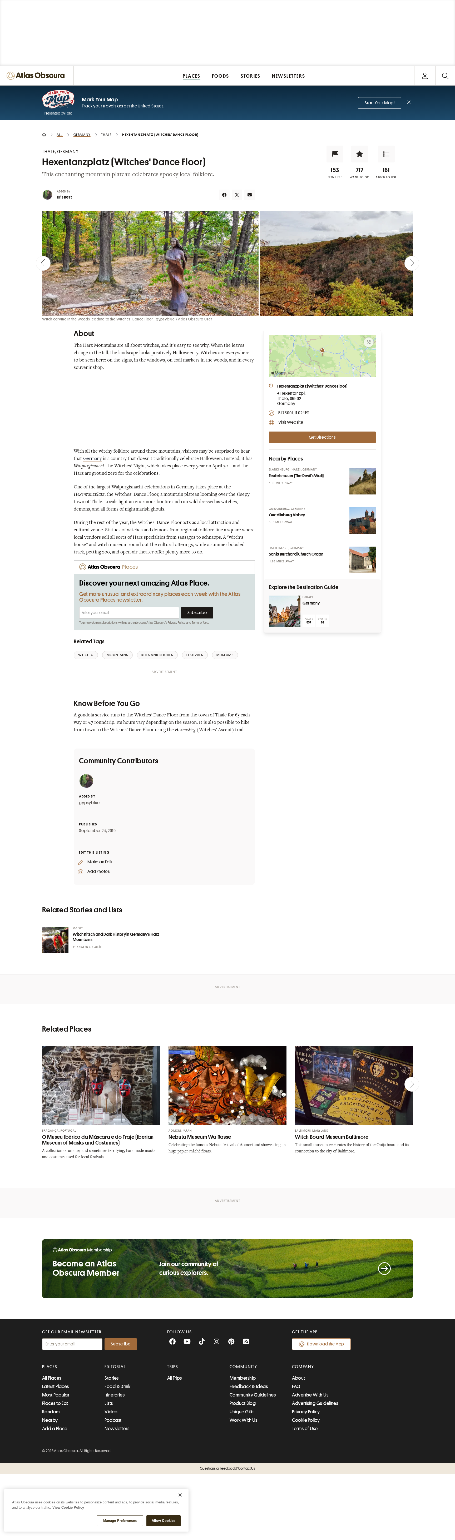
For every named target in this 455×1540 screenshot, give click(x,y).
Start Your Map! (380, 103)
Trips (173, 1367)
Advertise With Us (310, 1395)
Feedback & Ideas (249, 1386)
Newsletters (117, 1429)
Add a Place (54, 1429)
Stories (111, 1378)
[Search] (445, 76)
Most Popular (55, 1395)
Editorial (115, 1367)
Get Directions (322, 437)
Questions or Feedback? (227, 1468)
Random (51, 1412)
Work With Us (243, 1420)
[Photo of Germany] (284, 611)
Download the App (325, 1344)
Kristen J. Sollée (89, 946)
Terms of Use (200, 622)
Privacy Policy (176, 622)
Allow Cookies (164, 1521)
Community (243, 1367)
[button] (335, 154)
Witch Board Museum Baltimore (332, 1137)
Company (303, 1367)
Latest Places (55, 1386)
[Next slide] (411, 263)
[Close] (180, 1495)
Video (111, 1412)
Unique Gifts (242, 1412)
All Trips (174, 1378)
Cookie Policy (306, 1420)
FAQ (296, 1386)
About (298, 1378)
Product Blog (243, 1403)
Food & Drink (117, 1386)
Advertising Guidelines (315, 1403)
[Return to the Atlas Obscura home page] (37, 76)
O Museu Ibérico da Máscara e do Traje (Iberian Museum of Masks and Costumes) (98, 1140)
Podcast (113, 1420)
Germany (92, 459)
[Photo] (362, 481)
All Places (51, 1378)
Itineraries (115, 1395)
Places (49, 1367)
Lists (109, 1403)
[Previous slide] (43, 263)
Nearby (50, 1420)
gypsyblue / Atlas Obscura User (184, 319)
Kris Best (64, 197)
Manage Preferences (120, 1521)
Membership (243, 1378)
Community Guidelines (253, 1395)
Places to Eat (55, 1403)
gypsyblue (89, 803)
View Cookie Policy (68, 1507)
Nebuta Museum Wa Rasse (200, 1137)
